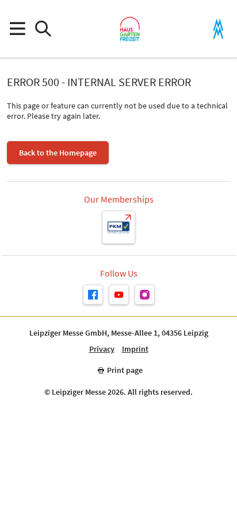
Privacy (101, 349)
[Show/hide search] (43, 29)
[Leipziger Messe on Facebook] (93, 295)
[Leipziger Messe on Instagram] (145, 295)
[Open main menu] (17, 29)
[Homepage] (129, 28)
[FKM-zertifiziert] (118, 227)
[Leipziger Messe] (218, 29)
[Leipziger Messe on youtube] (119, 295)
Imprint (135, 349)
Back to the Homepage (58, 152)
